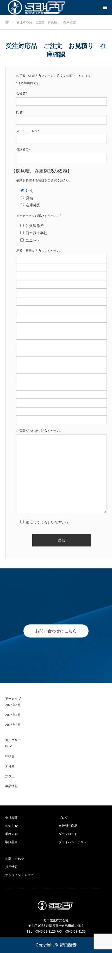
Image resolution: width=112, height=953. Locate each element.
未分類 (10, 766)
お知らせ (11, 826)
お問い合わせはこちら (56, 631)
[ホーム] (7, 20)
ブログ (63, 818)
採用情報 (11, 867)
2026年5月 (13, 705)
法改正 (10, 776)
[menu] (104, 7)
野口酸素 (68, 945)
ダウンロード (68, 834)
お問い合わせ (14, 859)
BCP (8, 746)
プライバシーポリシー (74, 842)
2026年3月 (13, 725)
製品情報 (11, 786)
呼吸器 (10, 756)
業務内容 (11, 834)
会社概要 (11, 818)
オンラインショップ (19, 875)
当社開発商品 (68, 826)
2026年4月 (13, 715)
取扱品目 (11, 842)
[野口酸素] (56, 905)
